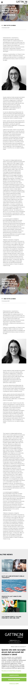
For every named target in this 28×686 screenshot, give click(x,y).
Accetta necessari (14, 679)
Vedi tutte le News (10, 25)
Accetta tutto (14, 675)
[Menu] (2, 2)
